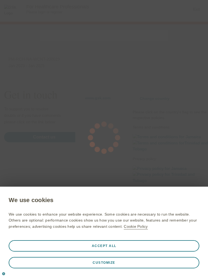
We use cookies (31, 200)
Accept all (104, 246)
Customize (104, 263)
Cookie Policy (136, 226)
